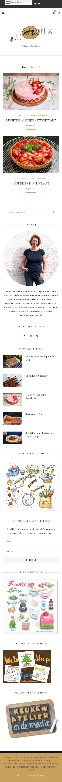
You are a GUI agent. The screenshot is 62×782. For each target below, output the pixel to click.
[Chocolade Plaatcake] (12, 380)
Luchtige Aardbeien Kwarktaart (31, 120)
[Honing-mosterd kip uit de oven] (12, 361)
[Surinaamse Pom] (12, 418)
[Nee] (56, 768)
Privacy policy (36, 775)
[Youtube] (39, 3)
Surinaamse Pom (34, 414)
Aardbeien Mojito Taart (31, 183)
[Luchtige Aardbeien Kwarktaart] (31, 91)
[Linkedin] (35, 3)
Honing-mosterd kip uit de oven (39, 358)
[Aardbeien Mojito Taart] (31, 154)
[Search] (58, 12)
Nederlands (17, 2)
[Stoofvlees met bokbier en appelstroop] (12, 438)
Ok (18, 775)
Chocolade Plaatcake (36, 375)
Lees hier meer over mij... (31, 315)
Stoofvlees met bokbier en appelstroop (39, 435)
